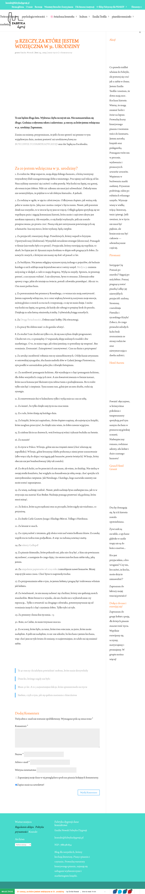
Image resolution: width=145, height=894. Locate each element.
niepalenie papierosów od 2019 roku (40, 569)
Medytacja (82, 267)
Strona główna (18, 7)
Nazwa (19, 754)
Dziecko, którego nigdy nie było (34, 678)
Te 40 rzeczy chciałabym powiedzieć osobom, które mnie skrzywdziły (53, 670)
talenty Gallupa (29, 545)
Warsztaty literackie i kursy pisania (58, 7)
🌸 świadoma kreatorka (62, 17)
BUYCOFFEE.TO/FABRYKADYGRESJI (36, 144)
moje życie (53, 52)
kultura (83, 17)
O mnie (29, 7)
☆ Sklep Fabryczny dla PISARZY (110, 7)
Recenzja (38, 7)
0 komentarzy (66, 52)
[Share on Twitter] (120, 892)
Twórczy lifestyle (8, 17)
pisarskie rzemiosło (121, 17)
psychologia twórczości (33, 17)
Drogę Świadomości (31, 319)
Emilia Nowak (27, 52)
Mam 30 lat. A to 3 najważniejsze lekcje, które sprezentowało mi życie (52, 686)
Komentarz (21, 726)
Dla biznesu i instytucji (84, 7)
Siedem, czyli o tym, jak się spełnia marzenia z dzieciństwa (47, 695)
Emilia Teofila (99, 17)
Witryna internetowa (25, 769)
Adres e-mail (22, 762)
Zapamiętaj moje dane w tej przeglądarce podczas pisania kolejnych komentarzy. (58, 777)
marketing (5, 25)
